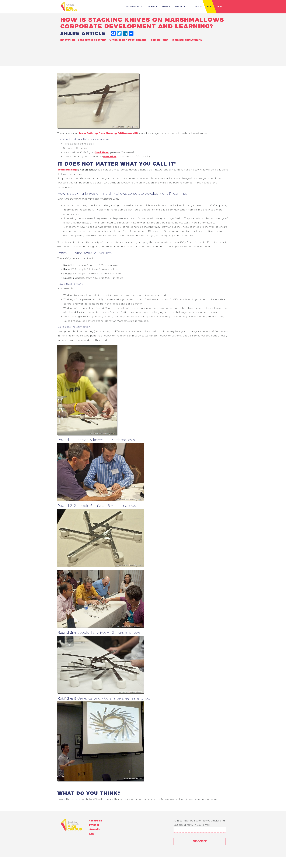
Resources (181, 6)
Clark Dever (102, 152)
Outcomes (197, 6)
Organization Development (127, 39)
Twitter (94, 824)
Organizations (132, 6)
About (219, 6)
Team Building (158, 39)
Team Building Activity (186, 39)
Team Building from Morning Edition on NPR (108, 133)
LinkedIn (94, 829)
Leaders (151, 6)
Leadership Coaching (92, 39)
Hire (209, 6)
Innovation (67, 39)
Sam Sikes (109, 156)
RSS (91, 833)
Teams (165, 6)
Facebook (95, 820)
